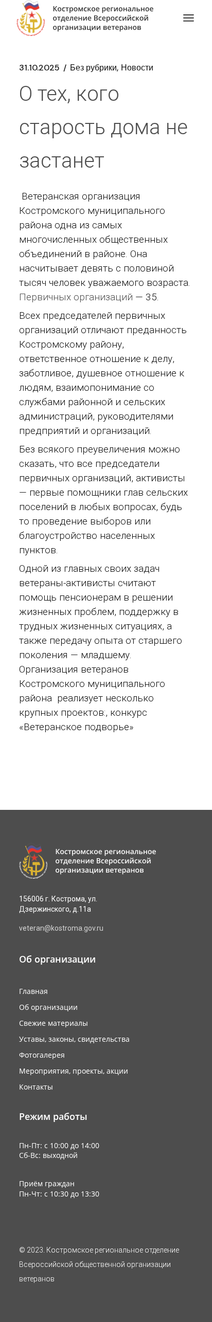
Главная (33, 991)
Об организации (48, 1007)
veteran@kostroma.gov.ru (61, 928)
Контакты (36, 1087)
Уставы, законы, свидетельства (74, 1039)
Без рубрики (93, 68)
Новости (137, 68)
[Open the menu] (189, 18)
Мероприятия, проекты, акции (73, 1071)
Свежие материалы (53, 1023)
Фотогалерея (42, 1055)
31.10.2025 (39, 68)
